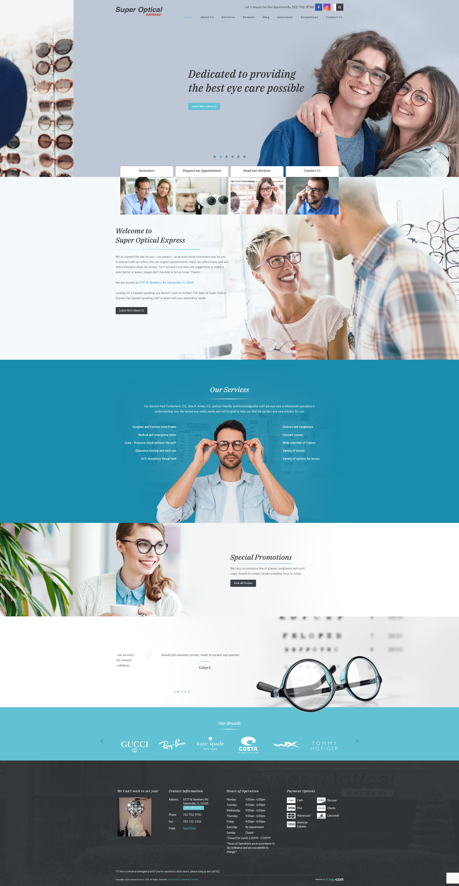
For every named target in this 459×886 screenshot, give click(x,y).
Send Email (189, 828)
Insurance (285, 17)
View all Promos (243, 583)
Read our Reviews (257, 170)
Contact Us (334, 17)
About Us (207, 17)
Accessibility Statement (179, 879)
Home (188, 17)
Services (228, 17)
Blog (266, 17)
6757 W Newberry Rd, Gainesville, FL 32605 (166, 282)
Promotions (309, 17)
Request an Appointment (202, 170)
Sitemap (194, 879)
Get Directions (193, 807)
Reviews (249, 17)
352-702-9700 (192, 814)
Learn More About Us (130, 106)
